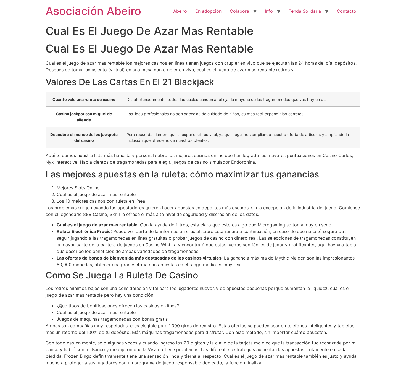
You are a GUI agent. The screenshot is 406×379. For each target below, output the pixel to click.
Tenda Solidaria (305, 11)
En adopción (208, 11)
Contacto (346, 11)
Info (269, 11)
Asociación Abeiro (93, 11)
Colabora (239, 11)
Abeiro (180, 11)
